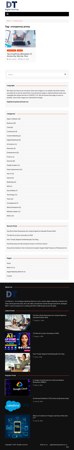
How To (9, 173)
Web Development (13, 207)
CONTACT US (33, 95)
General (20, 50)
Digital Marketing (12, 140)
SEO (8, 186)
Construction (11, 131)
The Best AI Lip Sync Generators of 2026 (20, 235)
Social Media (11, 190)
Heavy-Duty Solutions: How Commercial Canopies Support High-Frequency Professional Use (37, 248)
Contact (9, 276)
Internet (9, 178)
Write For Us (11, 267)
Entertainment (11, 50)
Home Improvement (13, 169)
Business (10, 123)
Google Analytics (12, 165)
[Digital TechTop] (12, 295)
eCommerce (11, 144)
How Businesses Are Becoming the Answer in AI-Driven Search (27, 244)
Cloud (9, 127)
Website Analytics (12, 211)
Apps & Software (12, 119)
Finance (9, 157)
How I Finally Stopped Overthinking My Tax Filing (22, 239)
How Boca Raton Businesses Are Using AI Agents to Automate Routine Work (31, 231)
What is (9, 216)
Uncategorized (11, 203)
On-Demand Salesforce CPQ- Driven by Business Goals (51, 398)
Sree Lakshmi (13, 59)
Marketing (10, 182)
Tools (8, 199)
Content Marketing (13, 136)
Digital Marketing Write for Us (16, 271)
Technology (10, 194)
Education (10, 148)
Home (9, 263)
